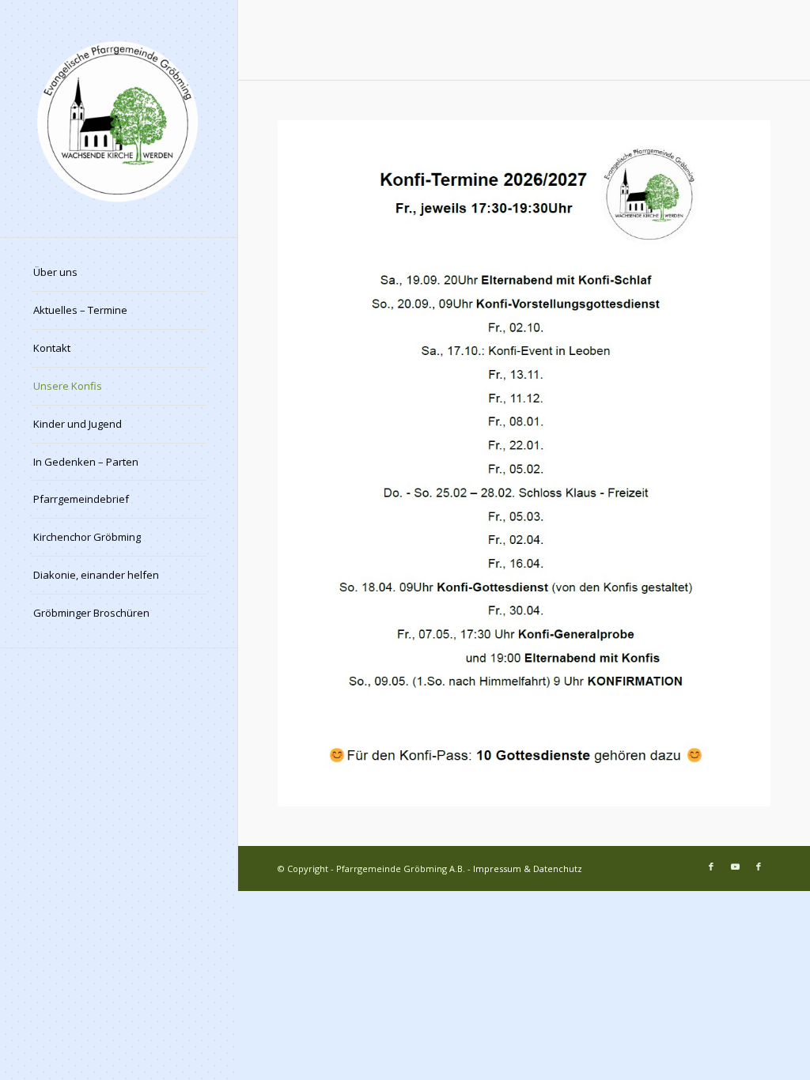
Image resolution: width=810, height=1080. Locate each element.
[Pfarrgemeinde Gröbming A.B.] (119, 119)
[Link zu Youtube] (735, 866)
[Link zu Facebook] (711, 866)
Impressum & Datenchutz (527, 868)
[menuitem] (118, 273)
